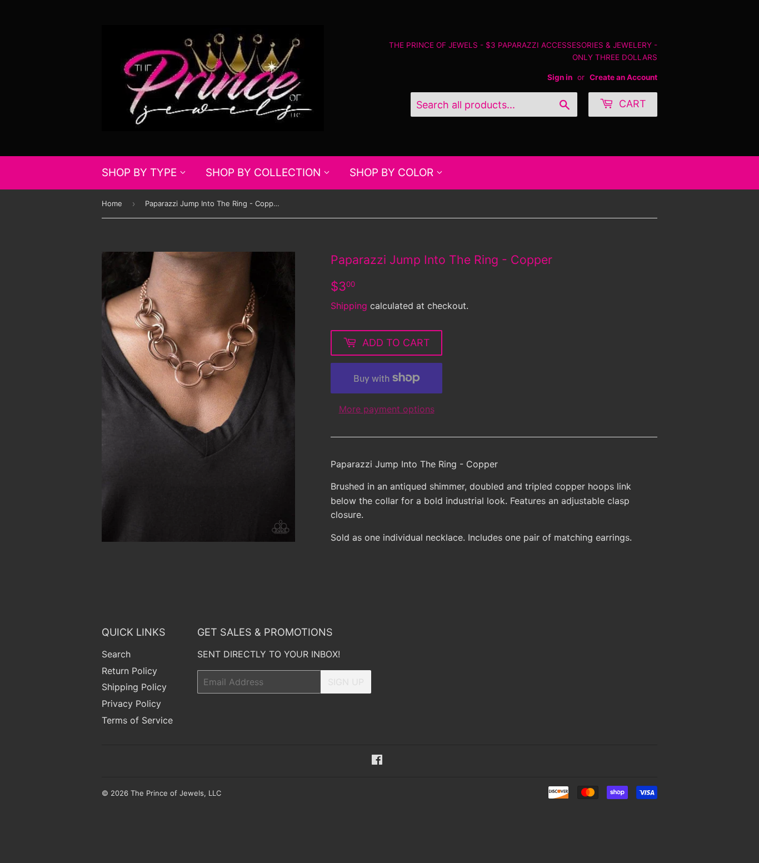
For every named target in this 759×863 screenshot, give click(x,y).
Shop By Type (140, 172)
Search (116, 654)
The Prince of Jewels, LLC (176, 793)
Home (112, 203)
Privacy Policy (131, 703)
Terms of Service (137, 720)
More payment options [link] (387, 409)
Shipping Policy (134, 686)
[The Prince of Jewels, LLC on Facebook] (377, 760)
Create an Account (623, 77)
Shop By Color (392, 172)
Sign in (559, 77)
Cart (631, 103)
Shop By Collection (264, 172)
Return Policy (129, 670)
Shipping (349, 305)
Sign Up (346, 681)
